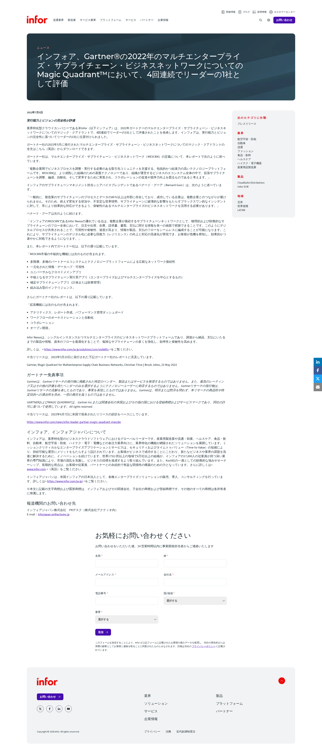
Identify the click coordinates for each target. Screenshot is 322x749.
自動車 (241, 143)
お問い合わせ (284, 20)
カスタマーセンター (284, 12)
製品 (219, 696)
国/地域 (168, 593)
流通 (240, 147)
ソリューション (156, 703)
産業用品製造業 (246, 167)
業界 (98, 612)
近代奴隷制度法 (185, 731)
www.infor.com (36, 469)
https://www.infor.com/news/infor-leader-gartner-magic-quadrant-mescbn (74, 422)
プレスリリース (246, 124)
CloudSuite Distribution (250, 183)
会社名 (168, 574)
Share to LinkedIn (318, 362)
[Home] (37, 19)
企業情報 (163, 20)
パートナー (147, 20)
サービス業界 (88, 20)
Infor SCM (243, 187)
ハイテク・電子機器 (249, 163)
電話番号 (100, 593)
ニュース (43, 48)
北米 (240, 202)
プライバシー (152, 731)
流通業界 (58, 20)
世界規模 (242, 206)
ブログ (246, 12)
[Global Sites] (268, 20)
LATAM (241, 210)
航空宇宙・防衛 (246, 139)
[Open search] (260, 20)
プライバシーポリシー (204, 646)
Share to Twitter (318, 378)
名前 (98, 556)
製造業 (72, 20)
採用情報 (262, 12)
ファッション (245, 151)
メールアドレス (104, 574)
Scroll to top (281, 680)
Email (318, 387)
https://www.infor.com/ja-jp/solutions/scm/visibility (76, 349)
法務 (168, 731)
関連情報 (230, 12)
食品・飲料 (244, 155)
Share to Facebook (318, 370)
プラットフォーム (110, 20)
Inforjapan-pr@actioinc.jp (53, 514)
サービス (130, 20)
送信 (100, 632)
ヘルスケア (244, 159)
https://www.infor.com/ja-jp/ (65, 481)
